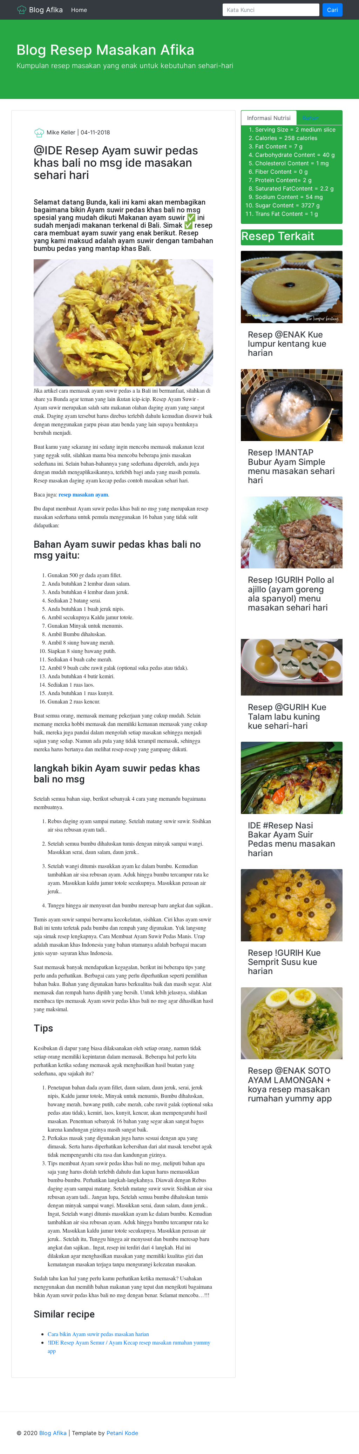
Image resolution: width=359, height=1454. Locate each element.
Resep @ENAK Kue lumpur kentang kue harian (287, 343)
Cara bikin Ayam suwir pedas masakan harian (98, 1334)
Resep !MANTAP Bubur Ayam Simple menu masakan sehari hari (291, 466)
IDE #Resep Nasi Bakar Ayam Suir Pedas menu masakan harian (291, 839)
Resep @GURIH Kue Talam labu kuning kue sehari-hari (287, 716)
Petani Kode (122, 1432)
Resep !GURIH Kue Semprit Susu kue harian (284, 962)
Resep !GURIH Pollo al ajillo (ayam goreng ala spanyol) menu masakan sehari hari (291, 594)
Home (80, 9)
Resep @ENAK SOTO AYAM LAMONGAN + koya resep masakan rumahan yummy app (290, 1084)
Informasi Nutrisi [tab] (269, 117)
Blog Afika (45, 10)
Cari (332, 9)
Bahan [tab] (311, 117)
